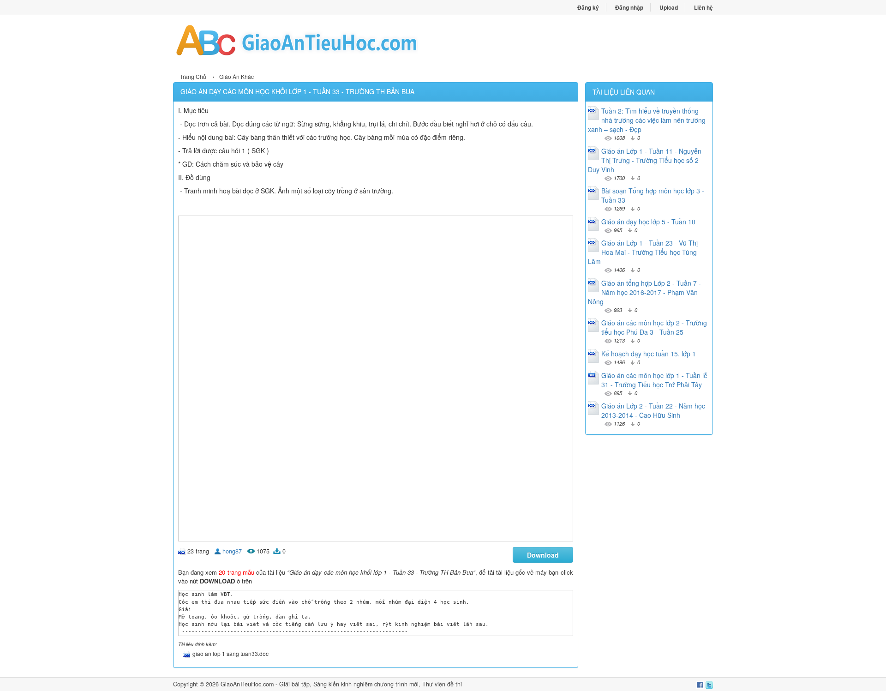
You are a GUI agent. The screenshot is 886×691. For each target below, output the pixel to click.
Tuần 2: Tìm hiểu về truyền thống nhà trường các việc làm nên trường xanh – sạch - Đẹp (647, 120)
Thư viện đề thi (442, 684)
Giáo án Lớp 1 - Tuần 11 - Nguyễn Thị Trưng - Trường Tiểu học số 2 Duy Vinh (644, 160)
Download (543, 554)
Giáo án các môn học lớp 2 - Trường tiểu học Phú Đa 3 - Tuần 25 (654, 327)
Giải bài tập (294, 684)
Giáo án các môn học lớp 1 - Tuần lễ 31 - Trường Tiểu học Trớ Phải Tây (654, 380)
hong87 (232, 551)
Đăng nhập (629, 7)
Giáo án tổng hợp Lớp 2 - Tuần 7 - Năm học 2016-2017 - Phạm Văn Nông (644, 292)
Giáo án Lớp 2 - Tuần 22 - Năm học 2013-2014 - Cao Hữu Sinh (653, 410)
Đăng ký (588, 7)
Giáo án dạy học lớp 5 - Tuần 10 (648, 221)
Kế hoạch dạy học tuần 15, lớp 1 (648, 353)
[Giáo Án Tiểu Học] (308, 43)
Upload (668, 7)
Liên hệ (703, 7)
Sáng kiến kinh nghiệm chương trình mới (366, 684)
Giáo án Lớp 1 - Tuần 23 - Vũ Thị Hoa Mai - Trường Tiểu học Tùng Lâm (643, 252)
